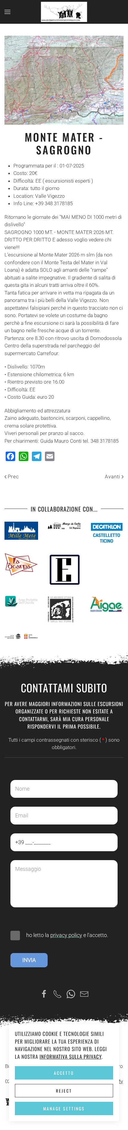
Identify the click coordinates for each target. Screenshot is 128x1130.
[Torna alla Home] (64, 12)
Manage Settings (64, 1108)
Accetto (64, 1073)
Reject (64, 1091)
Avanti (112, 476)
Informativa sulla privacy (71, 1056)
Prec (13, 476)
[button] (7, 12)
